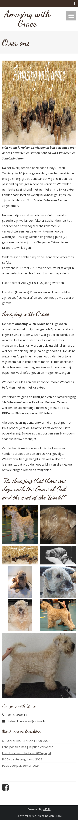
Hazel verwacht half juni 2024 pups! (26, 753)
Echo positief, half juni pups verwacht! (27, 747)
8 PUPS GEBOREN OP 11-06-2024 (26, 741)
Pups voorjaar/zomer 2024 (21, 765)
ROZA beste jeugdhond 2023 (22, 759)
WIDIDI (47, 809)
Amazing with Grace (50, 816)
